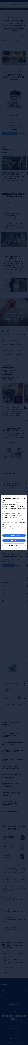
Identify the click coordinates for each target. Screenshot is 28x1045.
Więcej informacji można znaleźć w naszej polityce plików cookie (12, 528)
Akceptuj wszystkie (14, 536)
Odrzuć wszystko (14, 540)
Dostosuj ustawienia (14, 545)
